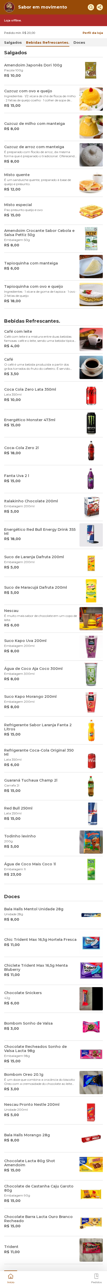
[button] (10, 1277)
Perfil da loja (93, 33)
